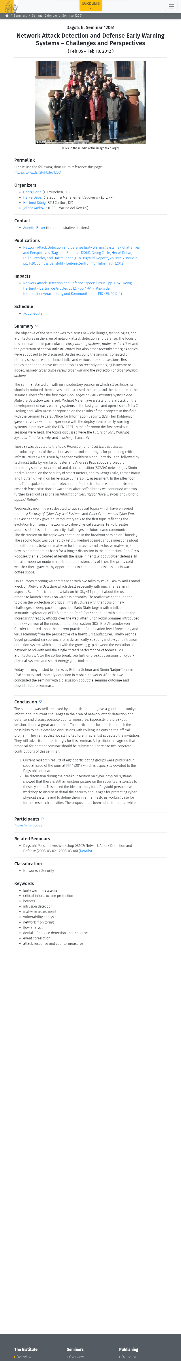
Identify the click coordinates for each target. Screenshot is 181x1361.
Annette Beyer (34, 228)
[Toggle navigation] (171, 6)
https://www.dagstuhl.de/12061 (38, 172)
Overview (24, 1357)
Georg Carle (32, 192)
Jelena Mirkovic (35, 208)
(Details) (85, 851)
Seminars (20, 15)
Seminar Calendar (44, 15)
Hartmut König (34, 203)
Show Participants (28, 826)
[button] (43, 102)
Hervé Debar (33, 197)
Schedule (34, 313)
